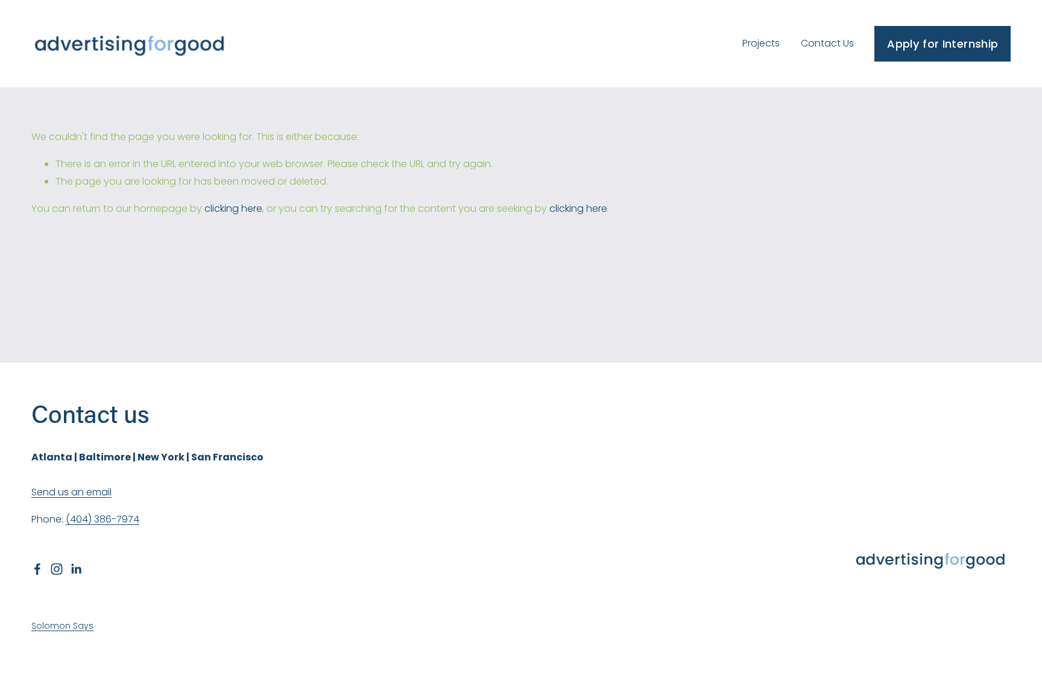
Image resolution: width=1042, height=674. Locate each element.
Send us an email (71, 492)
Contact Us (827, 43)
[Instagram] (57, 569)
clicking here (233, 208)
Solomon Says (62, 626)
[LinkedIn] (76, 569)
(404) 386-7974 (102, 519)
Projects (761, 43)
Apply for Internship (942, 43)
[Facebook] (37, 569)
